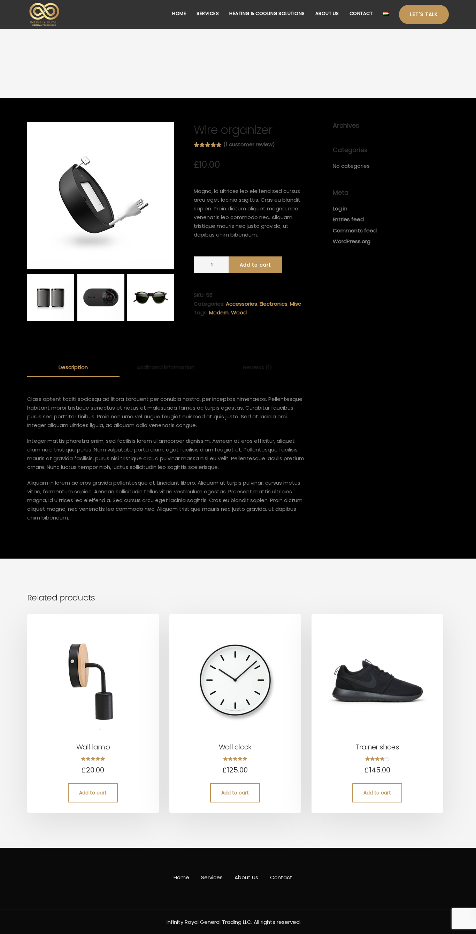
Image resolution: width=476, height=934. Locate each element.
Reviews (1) (257, 367)
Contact (361, 13)
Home (179, 13)
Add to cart (255, 264)
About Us (327, 13)
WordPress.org (351, 241)
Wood (239, 312)
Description (73, 367)
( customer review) (249, 144)
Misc (295, 303)
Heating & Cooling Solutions (267, 13)
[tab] (73, 368)
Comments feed (355, 230)
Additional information (165, 367)
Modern (219, 312)
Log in (340, 208)
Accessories (241, 303)
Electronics (273, 303)
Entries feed (348, 219)
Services (208, 13)
